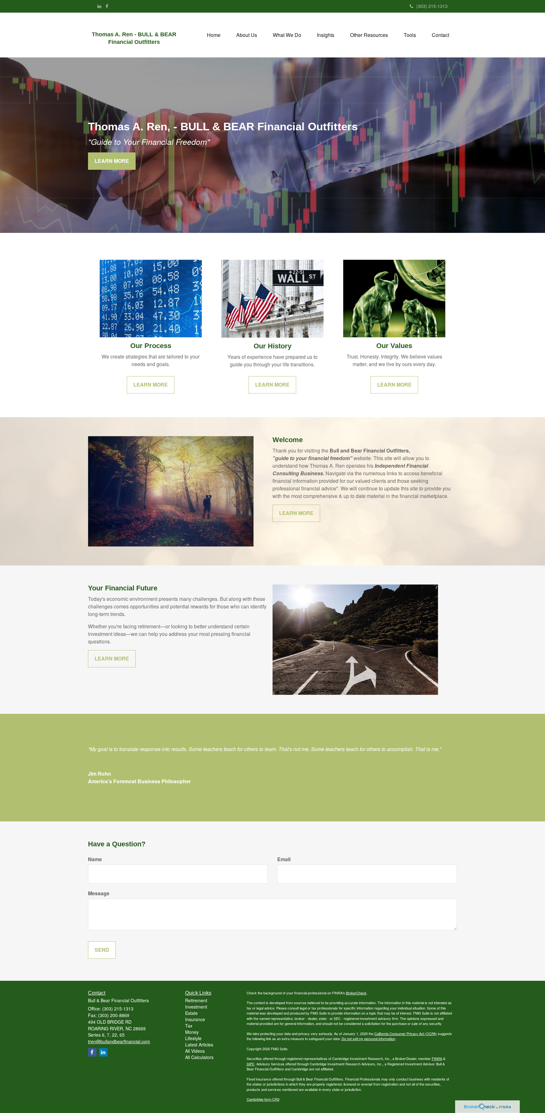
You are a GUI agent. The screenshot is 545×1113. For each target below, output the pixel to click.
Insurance (195, 1019)
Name (95, 859)
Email (283, 859)
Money (192, 1032)
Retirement (196, 1000)
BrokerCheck (356, 992)
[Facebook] (107, 6)
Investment (196, 1006)
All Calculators (199, 1057)
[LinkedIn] (99, 6)
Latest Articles (199, 1044)
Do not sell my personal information (368, 1038)
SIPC (251, 1063)
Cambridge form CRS (263, 1099)
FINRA (437, 1058)
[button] (246, 35)
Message (98, 893)
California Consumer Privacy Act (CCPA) (405, 1033)
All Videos (195, 1051)
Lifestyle (193, 1038)
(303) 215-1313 (432, 6)
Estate (191, 1013)
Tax (188, 1025)
